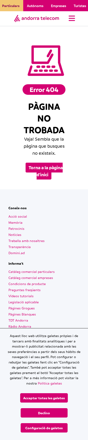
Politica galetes (50, 383)
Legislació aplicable (23, 302)
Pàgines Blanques (22, 314)
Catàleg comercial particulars (31, 271)
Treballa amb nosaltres (26, 240)
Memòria (15, 222)
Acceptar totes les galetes (44, 398)
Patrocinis (16, 228)
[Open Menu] (72, 18)
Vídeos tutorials (21, 296)
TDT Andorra (18, 320)
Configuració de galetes (44, 428)
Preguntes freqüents (24, 290)
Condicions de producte (27, 284)
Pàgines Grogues (21, 308)
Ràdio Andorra (19, 326)
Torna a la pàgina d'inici (46, 171)
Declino (44, 413)
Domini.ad (16, 253)
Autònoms (35, 6)
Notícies (14, 234)
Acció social (17, 216)
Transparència (19, 247)
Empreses (58, 6)
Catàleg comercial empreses (30, 277)
